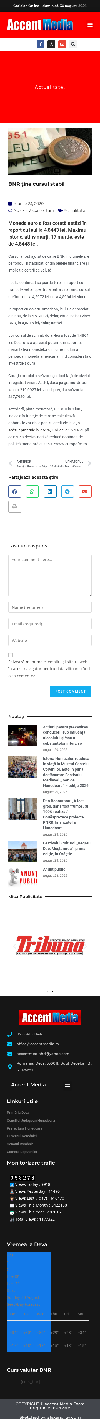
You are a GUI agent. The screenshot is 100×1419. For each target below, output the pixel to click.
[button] (90, 24)
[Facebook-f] (40, 44)
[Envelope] (62, 44)
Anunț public (54, 869)
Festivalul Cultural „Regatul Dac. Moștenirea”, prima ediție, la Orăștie (67, 848)
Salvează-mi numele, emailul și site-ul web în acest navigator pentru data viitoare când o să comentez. (49, 668)
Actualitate (49, 87)
